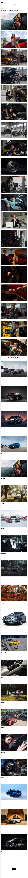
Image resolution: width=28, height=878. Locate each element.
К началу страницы (13, 874)
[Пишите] (13, 869)
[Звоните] (15, 869)
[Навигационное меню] (2, 2)
